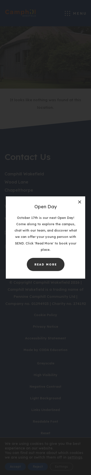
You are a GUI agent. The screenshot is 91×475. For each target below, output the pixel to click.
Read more (49, 266)
